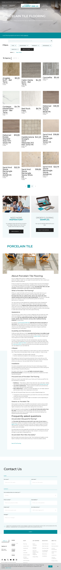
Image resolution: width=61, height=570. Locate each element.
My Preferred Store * (35, 507)
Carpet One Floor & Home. (10, 562)
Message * (6, 514)
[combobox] (29, 40)
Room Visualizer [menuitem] (35, 544)
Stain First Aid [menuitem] (45, 546)
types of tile (14, 424)
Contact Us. (25, 35)
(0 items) (46, 9)
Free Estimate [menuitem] (26, 560)
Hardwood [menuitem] (25, 548)
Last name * (33, 479)
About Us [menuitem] (54, 543)
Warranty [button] (34, 45)
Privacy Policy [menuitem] (55, 560)
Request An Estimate (54, 6)
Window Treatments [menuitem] (25, 558)
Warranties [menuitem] (44, 553)
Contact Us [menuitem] (54, 555)
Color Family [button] (23, 45)
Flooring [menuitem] (25, 543)
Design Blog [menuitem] (35, 556)
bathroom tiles (22, 342)
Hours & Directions (45, 6)
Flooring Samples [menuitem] (34, 548)
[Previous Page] (25, 186)
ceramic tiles (37, 336)
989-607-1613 (20, 2)
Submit (30, 531)
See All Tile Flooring (16, 443)
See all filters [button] (26, 49)
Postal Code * (6, 507)
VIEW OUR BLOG (15, 231)
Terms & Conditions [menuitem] (54, 558)
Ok (50, 566)
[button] (42, 9)
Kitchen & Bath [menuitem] (26, 554)
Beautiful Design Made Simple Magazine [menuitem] (35, 552)
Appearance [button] (46, 45)
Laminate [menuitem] (25, 552)
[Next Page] (35, 186)
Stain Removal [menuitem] (45, 543)
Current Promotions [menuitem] (54, 549)
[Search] (51, 40)
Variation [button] (14, 49)
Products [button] (4, 5)
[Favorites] (44, 9)
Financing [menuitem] (11, 8)
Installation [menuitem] (44, 556)
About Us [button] (4, 8)
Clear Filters (19, 52)
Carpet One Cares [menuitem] (54, 552)
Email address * (34, 499)
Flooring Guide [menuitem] (45, 548)
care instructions (17, 344)
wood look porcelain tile (23, 322)
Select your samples (43, 230)
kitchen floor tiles (44, 384)
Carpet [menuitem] (24, 550)
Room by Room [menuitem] (55, 546)
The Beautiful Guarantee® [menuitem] (45, 551)
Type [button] (13, 45)
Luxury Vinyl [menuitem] (26, 546)
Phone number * (7, 499)
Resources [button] (12, 5)
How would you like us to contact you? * (12, 492)
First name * (6, 479)
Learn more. (8, 567)
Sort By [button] (15, 58)
